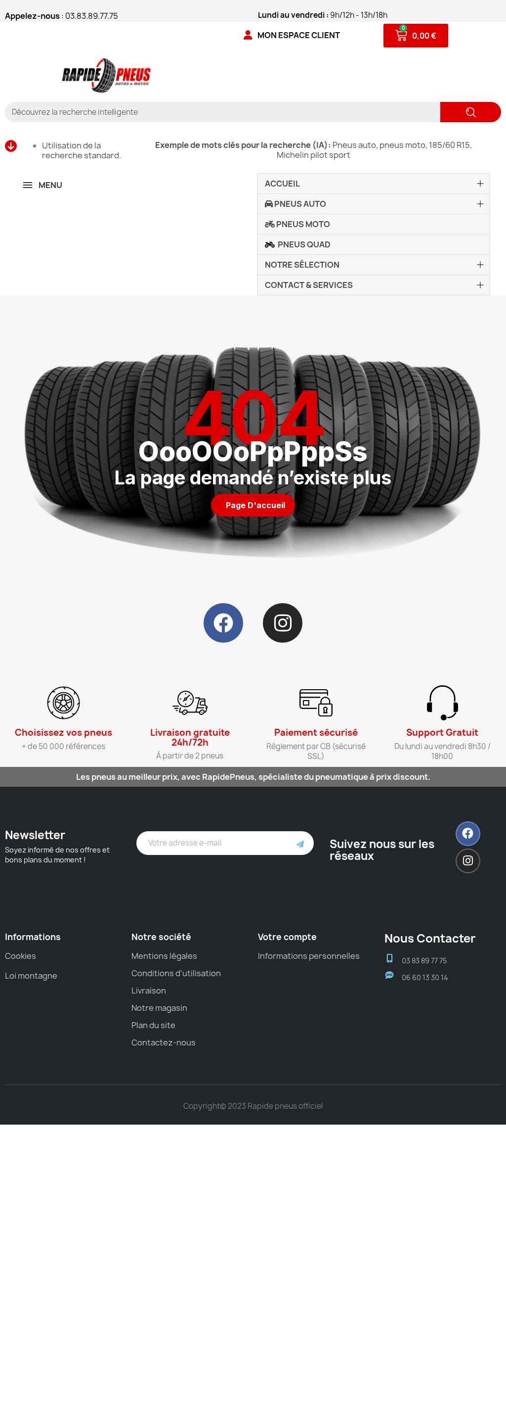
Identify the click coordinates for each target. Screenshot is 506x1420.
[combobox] (219, 112)
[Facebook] (223, 623)
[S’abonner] (300, 843)
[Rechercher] (470, 112)
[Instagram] (282, 623)
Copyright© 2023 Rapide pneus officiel (253, 1106)
